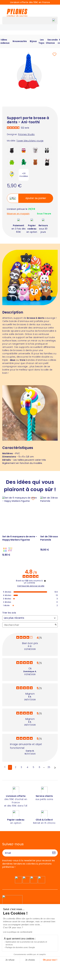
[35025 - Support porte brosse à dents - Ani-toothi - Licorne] (12, 173)
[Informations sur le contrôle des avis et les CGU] (45, 581)
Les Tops (41, 41)
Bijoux (33, 41)
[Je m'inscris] (54, 852)
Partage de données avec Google (20, 947)
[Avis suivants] (55, 767)
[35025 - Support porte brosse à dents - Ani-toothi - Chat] (12, 150)
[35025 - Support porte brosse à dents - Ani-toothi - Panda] (47, 150)
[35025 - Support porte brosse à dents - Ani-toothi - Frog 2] (12, 162)
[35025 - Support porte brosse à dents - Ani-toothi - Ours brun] (35, 162)
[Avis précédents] (4, 767)
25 (49, 767)
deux (13, 360)
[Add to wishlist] (54, 54)
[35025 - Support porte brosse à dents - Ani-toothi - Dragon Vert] (24, 162)
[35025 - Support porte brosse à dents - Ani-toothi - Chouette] (24, 150)
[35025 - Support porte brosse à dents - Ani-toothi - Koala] (35, 150)
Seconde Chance (52, 41)
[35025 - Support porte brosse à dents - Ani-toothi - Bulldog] (47, 162)
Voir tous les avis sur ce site (30, 586)
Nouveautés (20, 41)
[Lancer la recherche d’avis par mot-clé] (55, 625)
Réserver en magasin (18, 213)
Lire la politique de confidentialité (17, 932)
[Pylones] (17, 12)
